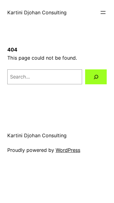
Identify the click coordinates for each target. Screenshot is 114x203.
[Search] (96, 77)
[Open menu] (103, 12)
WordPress (68, 150)
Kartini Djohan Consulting (37, 12)
